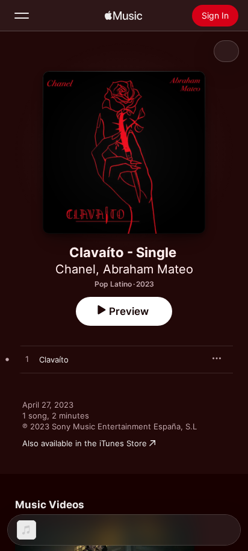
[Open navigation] (21, 15)
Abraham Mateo (148, 269)
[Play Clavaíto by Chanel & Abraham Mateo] (27, 359)
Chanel (75, 269)
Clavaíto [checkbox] (54, 359)
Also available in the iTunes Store (84, 443)
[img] (123, 15)
